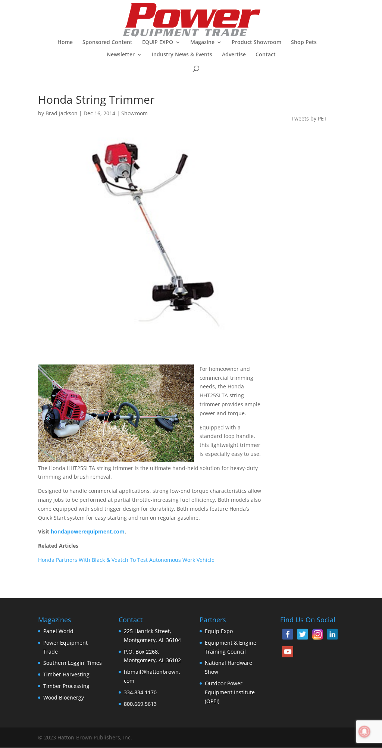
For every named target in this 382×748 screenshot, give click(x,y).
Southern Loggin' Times (72, 662)
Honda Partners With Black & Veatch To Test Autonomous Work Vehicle (126, 559)
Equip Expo (219, 631)
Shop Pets (304, 43)
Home (65, 43)
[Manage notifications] (364, 732)
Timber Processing (66, 685)
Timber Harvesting (66, 674)
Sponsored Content (107, 43)
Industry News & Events (182, 55)
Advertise (234, 55)
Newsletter (121, 55)
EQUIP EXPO (157, 43)
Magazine (202, 43)
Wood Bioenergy (63, 697)
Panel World (58, 631)
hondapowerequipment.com (88, 531)
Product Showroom (256, 43)
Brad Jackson (62, 113)
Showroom (134, 113)
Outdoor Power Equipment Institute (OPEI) (230, 692)
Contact (266, 55)
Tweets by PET (309, 118)
